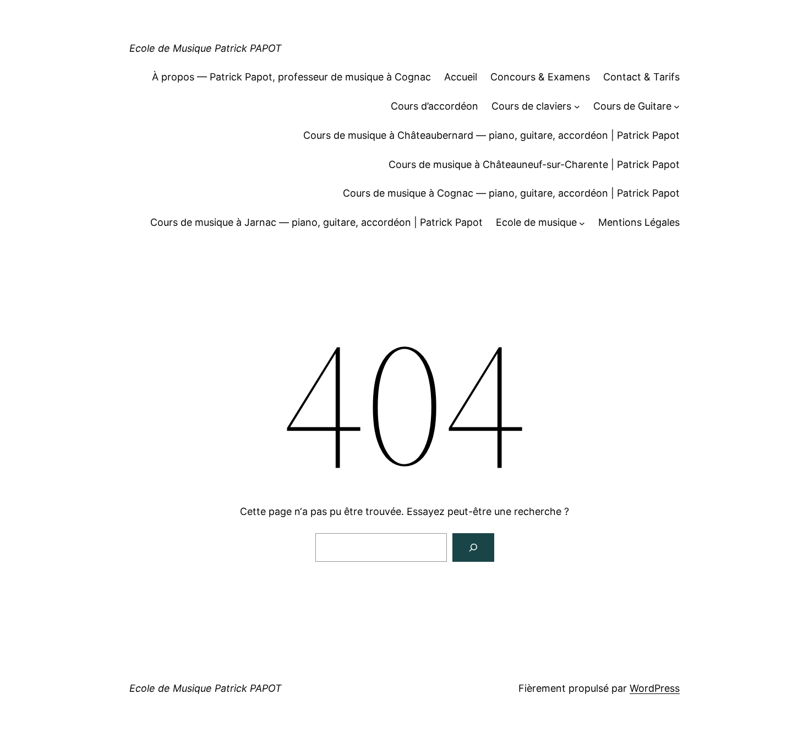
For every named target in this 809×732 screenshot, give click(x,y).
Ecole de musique (536, 222)
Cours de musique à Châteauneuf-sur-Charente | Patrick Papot (534, 164)
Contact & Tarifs (641, 77)
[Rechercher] (473, 547)
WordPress (655, 688)
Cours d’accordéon (434, 106)
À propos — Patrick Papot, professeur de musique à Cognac (291, 77)
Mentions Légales (639, 222)
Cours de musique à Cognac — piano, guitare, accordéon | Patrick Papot (511, 193)
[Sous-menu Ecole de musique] (582, 223)
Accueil (460, 77)
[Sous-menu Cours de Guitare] (677, 107)
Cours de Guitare (632, 106)
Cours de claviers (531, 106)
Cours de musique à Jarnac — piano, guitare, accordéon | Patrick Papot (316, 222)
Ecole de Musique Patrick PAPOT (205, 48)
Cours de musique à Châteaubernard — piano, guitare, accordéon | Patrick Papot (491, 135)
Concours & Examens (540, 77)
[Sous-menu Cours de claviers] (577, 107)
